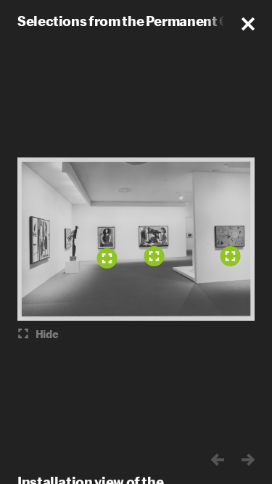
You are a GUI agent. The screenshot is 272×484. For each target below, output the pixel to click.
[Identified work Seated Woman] (107, 258)
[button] (248, 24)
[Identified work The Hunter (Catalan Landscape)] (230, 256)
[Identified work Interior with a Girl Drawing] (154, 256)
